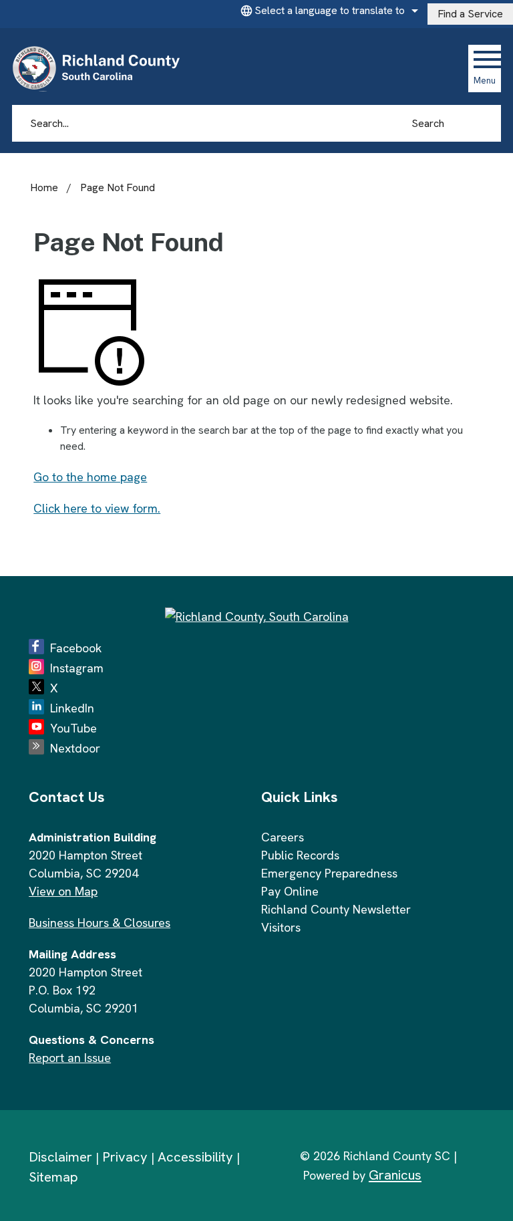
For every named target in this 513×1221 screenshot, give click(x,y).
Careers (282, 837)
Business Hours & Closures (99, 922)
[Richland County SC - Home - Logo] (102, 68)
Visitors (281, 927)
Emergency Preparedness (329, 873)
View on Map (63, 891)
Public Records (300, 855)
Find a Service (470, 14)
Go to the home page (90, 477)
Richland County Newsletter (336, 909)
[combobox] (327, 10)
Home (44, 187)
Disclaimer (60, 1157)
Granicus (395, 1175)
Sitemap (53, 1177)
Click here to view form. (96, 508)
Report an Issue (70, 1057)
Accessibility (195, 1157)
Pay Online (290, 891)
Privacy (125, 1157)
